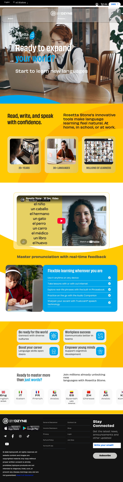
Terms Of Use (48, 446)
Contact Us (72, 422)
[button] (17, 3)
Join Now (71, 440)
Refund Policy (48, 440)
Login (70, 434)
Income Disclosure (50, 428)
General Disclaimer (50, 422)
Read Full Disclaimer (25, 475)
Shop (112, 18)
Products (61, 18)
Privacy (46, 434)
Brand (10, 18)
